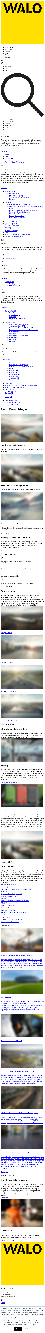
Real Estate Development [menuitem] (17, 218)
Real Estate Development (9, 910)
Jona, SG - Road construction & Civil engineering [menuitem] (21, 385)
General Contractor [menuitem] (11, 223)
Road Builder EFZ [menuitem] (15, 341)
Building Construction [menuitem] (16, 216)
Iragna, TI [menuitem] (8, 383)
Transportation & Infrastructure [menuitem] (19, 197)
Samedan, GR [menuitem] (9, 389)
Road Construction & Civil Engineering (14, 912)
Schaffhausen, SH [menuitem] (11, 391)
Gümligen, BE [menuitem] (14, 378)
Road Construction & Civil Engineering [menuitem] (18, 234)
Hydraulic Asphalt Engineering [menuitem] (19, 204)
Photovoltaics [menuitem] (9, 233)
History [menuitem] (7, 156)
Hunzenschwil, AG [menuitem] (15, 380)
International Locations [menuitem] (12, 400)
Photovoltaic (5, 908)
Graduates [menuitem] (12, 317)
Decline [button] (27, 1329)
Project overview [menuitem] (10, 258)
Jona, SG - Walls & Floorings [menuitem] (14, 387)
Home (3, 1303)
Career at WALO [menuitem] (10, 311)
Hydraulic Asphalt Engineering (11, 894)
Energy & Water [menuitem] (14, 193)
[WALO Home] (22, 44)
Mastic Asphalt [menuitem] (14, 214)
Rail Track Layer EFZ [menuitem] (16, 339)
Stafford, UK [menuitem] (13, 404)
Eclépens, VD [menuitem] (14, 370)
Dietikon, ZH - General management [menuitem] (21, 367)
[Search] (22, 116)
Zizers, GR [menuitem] (8, 397)
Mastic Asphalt (6, 903)
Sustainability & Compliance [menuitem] (14, 162)
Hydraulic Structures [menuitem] (12, 225)
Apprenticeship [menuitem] (10, 322)
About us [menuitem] (8, 155)
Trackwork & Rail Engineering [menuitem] (19, 212)
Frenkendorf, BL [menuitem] (14, 374)
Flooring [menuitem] (12, 208)
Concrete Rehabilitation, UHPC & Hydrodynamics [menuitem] (26, 206)
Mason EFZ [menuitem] (13, 333)
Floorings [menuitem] (12, 199)
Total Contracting (7, 917)
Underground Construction (10, 922)
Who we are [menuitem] (9, 1306)
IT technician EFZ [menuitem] (15, 332)
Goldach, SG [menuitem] (13, 376)
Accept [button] (18, 1329)
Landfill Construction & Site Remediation (15, 901)
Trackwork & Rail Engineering (11, 919)
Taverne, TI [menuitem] (9, 393)
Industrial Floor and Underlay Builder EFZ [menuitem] (23, 330)
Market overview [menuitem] (10, 191)
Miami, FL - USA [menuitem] (15, 402)
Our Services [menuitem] (9, 202)
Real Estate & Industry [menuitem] (16, 195)
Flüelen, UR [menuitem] (13, 372)
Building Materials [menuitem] (15, 285)
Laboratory (4, 898)
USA (6, 68)
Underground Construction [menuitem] (14, 236)
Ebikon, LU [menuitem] (13, 368)
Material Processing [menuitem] (11, 231)
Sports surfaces (6, 915)
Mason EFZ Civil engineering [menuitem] (19, 335)
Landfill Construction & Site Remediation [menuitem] (23, 210)
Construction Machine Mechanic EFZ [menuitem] (21, 328)
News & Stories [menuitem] (10, 158)
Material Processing (7, 905)
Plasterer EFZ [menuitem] (13, 337)
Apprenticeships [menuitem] (14, 315)
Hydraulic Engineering (8, 896)
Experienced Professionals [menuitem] (18, 319)
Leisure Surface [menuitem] (10, 229)
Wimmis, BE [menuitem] (9, 395)
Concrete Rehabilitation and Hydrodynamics (16, 889)
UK (6, 70)
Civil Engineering (7, 887)
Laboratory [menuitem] (8, 227)
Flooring (4, 891)
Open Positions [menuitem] (14, 313)
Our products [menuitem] (9, 282)
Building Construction (8, 884)
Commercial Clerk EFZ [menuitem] (17, 326)
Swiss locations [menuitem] (10, 363)
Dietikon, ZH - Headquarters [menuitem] (18, 365)
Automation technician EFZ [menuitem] (18, 324)
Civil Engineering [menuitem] (11, 221)
